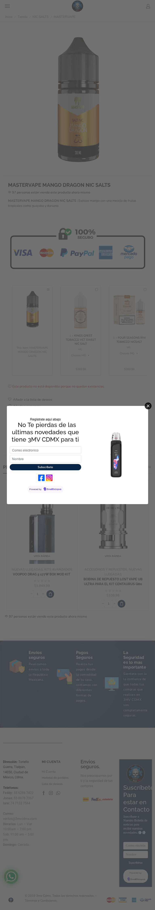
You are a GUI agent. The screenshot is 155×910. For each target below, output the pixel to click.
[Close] (148, 405)
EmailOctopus (54, 489)
